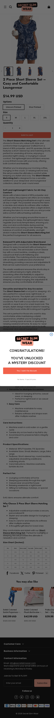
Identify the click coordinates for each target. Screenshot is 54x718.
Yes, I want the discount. (27, 371)
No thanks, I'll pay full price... (27, 380)
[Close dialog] (51, 334)
